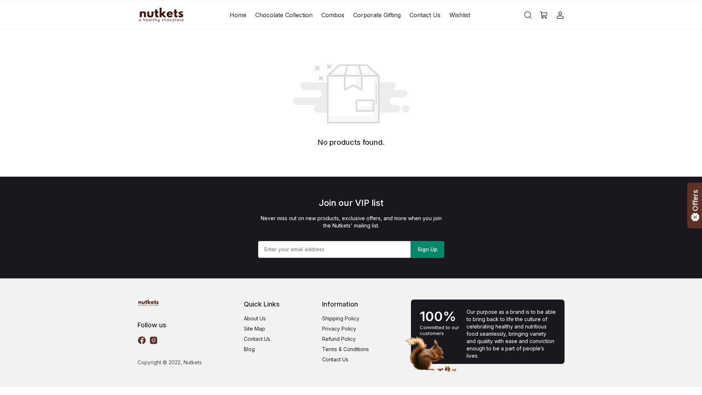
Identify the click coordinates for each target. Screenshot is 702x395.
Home (238, 15)
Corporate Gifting (377, 15)
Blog (249, 349)
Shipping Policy (340, 318)
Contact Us (425, 15)
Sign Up (427, 249)
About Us (255, 318)
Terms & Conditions (345, 349)
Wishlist (459, 15)
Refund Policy (339, 339)
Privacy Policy (339, 329)
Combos (332, 15)
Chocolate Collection (284, 15)
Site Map (254, 329)
